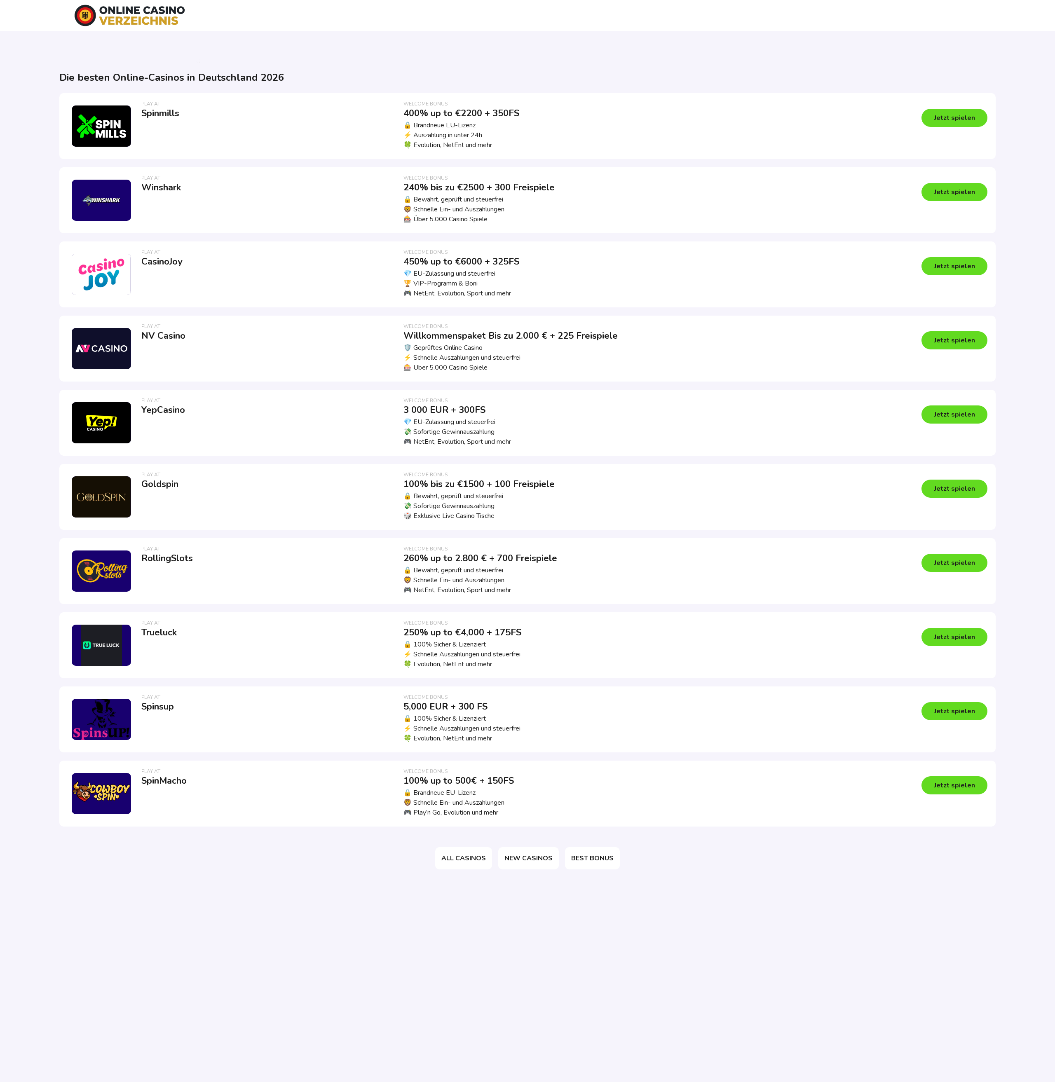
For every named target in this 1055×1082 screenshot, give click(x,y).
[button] (954, 118)
